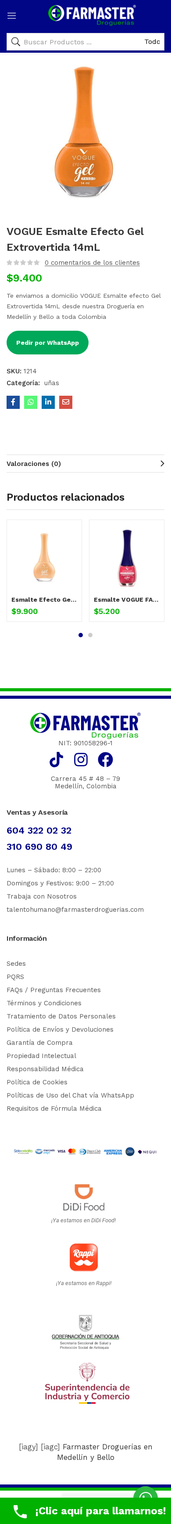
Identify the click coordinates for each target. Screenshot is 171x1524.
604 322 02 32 (39, 830)
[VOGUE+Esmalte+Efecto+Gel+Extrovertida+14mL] (48, 402)
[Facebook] (105, 759)
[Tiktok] (56, 759)
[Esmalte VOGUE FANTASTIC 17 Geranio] (127, 557)
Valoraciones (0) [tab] (34, 464)
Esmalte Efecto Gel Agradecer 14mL (44, 599)
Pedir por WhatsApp (47, 342)
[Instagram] (81, 759)
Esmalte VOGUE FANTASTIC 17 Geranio (127, 599)
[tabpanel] (44, 574)
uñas (51, 383)
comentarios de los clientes (92, 263)
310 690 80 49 (39, 846)
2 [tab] (90, 635)
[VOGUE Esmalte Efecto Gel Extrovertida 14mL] (13, 402)
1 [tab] (80, 635)
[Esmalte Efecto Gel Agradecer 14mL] (44, 557)
